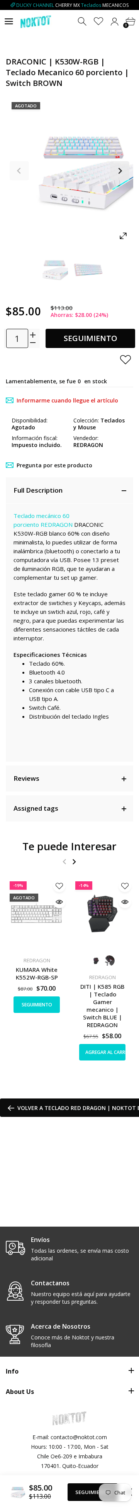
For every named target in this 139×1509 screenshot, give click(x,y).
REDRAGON (57, 524)
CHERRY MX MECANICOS (72, 5)
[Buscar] (83, 21)
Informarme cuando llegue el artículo (67, 400)
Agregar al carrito (105, 1052)
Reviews (26, 778)
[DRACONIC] (51, 269)
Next (119, 170)
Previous (19, 170)
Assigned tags (36, 808)
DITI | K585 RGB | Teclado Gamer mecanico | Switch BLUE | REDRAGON (102, 1006)
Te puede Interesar (69, 846)
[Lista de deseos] (99, 21)
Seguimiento (90, 338)
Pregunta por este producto (54, 465)
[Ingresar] (114, 21)
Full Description (38, 490)
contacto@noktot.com (79, 1437)
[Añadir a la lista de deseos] (125, 359)
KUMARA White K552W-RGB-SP (37, 973)
